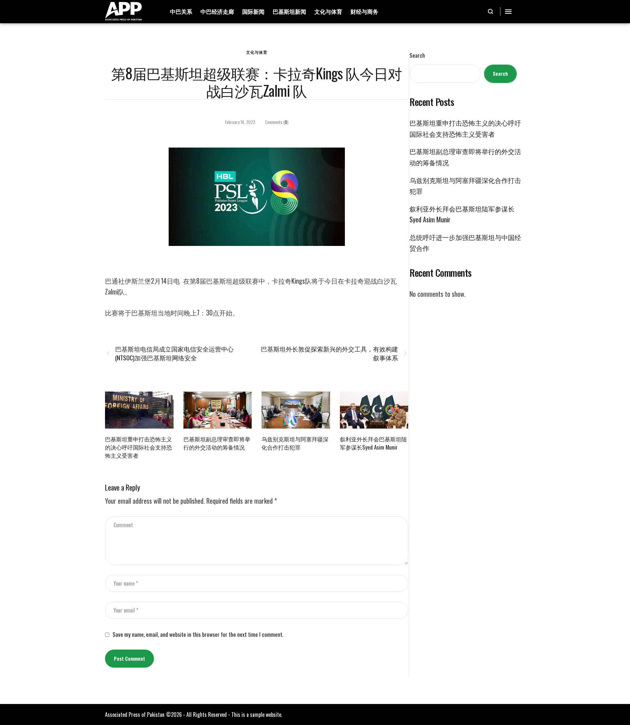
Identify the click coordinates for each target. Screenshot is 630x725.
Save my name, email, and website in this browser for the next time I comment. (198, 634)
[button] (490, 11)
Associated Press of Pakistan (134, 714)
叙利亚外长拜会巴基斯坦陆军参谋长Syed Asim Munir (373, 443)
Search (417, 55)
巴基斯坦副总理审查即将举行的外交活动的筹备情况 (216, 443)
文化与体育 (256, 52)
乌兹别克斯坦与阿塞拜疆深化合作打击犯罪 (295, 443)
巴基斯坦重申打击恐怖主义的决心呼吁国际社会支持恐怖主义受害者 (138, 447)
